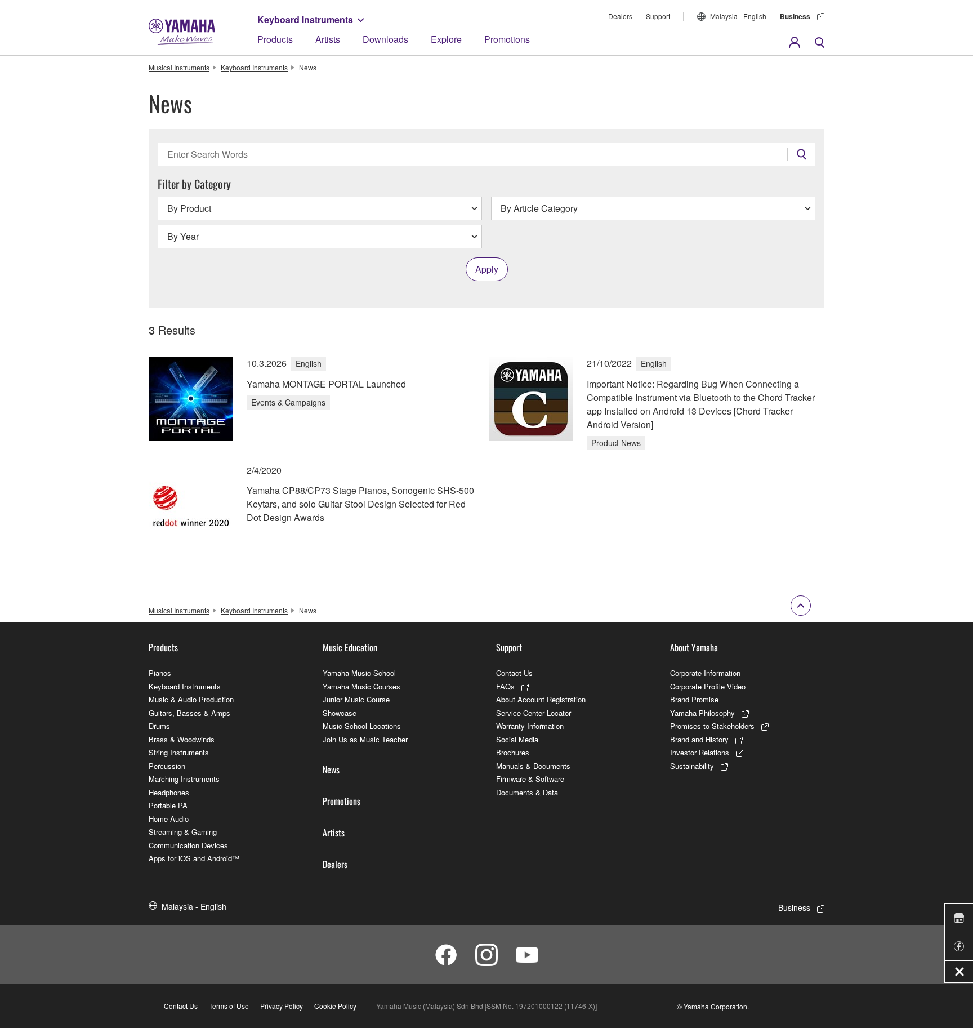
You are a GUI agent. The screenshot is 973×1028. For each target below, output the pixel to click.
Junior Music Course (356, 699)
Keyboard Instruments (305, 19)
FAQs (505, 686)
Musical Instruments (179, 67)
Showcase (339, 712)
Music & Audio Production (191, 699)
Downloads (385, 39)
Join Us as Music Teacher (365, 739)
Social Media (517, 739)
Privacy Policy (281, 1006)
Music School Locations (362, 725)
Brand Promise (694, 699)
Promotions (507, 39)
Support (658, 16)
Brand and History (699, 739)
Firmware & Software (530, 778)
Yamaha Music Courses (361, 686)
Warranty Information (530, 725)
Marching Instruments (184, 778)
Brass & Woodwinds (182, 739)
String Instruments (179, 752)
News (331, 769)
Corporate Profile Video (708, 686)
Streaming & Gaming (183, 831)
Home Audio (169, 818)
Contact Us (514, 672)
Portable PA (168, 805)
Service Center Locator (533, 712)
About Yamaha (694, 647)
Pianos (160, 672)
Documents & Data (527, 792)
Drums (159, 725)
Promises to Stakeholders (712, 725)
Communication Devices (188, 845)
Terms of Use (229, 1006)
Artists (327, 39)
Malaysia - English (738, 16)
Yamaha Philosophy (702, 712)
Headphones (169, 792)
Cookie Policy (335, 1006)
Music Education (350, 647)
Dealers (620, 16)
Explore (446, 39)
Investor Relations (699, 752)
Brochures (512, 752)
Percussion (167, 765)
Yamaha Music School (359, 672)
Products (275, 39)
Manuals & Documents (533, 765)
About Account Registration (541, 699)
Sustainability (692, 765)
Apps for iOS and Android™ (194, 858)
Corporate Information (705, 672)
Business (795, 16)
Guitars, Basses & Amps (189, 712)
